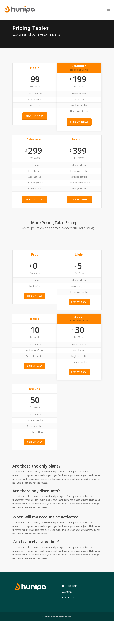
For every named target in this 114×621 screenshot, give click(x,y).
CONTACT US (68, 598)
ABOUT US (67, 592)
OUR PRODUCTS (69, 587)
